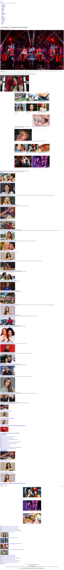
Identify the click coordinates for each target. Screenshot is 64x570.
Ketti (6, 206)
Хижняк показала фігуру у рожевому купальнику (8, 555)
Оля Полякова (16, 171)
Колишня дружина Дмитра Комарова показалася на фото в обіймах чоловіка (10, 315)
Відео (2, 23)
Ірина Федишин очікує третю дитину (5, 250)
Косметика (3, 9)
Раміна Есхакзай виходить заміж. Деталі (5, 260)
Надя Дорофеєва (12, 171)
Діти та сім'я (3, 6)
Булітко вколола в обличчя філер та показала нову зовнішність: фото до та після (11, 543)
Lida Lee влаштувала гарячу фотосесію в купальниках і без (7, 436)
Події (2, 16)
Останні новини (3, 434)
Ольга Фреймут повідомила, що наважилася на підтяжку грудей (8, 240)
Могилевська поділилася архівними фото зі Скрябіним (7, 342)
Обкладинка (3, 18)
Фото (2, 22)
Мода (2, 8)
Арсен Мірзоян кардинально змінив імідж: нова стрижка (7, 375)
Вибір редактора (4, 450)
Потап (9, 171)
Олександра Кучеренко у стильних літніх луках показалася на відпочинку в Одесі (12, 549)
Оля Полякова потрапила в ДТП (4, 219)
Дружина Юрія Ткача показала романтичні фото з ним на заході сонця (9, 402)
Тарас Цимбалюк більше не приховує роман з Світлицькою (7, 352)
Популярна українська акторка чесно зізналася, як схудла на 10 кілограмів (9, 526)
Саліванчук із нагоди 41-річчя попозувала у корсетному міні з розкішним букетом (10, 325)
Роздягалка (13, 182)
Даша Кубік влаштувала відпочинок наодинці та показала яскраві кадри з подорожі (10, 447)
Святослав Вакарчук (21, 171)
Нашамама (3, 13)
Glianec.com (31, 564)
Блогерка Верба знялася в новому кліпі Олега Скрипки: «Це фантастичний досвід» (10, 229)
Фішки (2, 10)
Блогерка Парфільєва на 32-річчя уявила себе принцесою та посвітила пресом (10, 392)
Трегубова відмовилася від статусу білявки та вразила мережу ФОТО (9, 439)
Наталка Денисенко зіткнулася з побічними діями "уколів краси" (9, 537)
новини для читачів (2, 563)
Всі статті (3, 4)
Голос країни (2, 171)
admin (7, 182)
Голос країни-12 (6, 171)
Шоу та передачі (4, 5)
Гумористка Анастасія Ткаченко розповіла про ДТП (6, 194)
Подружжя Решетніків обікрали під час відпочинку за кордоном (8, 280)
